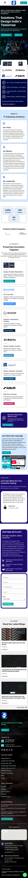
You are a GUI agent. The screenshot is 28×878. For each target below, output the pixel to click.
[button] (25, 875)
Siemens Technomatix (7, 773)
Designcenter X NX (6, 763)
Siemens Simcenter (6, 770)
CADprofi (3, 794)
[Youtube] (4, 750)
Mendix (3, 778)
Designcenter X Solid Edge (8, 765)
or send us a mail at (9, 744)
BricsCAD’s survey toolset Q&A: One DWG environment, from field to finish (13, 697)
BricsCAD (3, 786)
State (4, 596)
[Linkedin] (2, 750)
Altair (2, 775)
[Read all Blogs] (26, 707)
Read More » (5, 649)
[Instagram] (9, 750)
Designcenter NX (5, 758)
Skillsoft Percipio (5, 796)
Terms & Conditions (6, 869)
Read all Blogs (20, 707)
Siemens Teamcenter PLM (8, 768)
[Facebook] (7, 750)
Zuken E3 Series (5, 791)
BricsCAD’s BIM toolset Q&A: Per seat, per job (13, 643)
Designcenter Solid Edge (8, 761)
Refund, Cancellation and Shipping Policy (11, 875)
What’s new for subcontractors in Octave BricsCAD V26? (13, 815)
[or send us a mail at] (2, 745)
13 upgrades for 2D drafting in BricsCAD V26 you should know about (14, 670)
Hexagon (3, 789)
